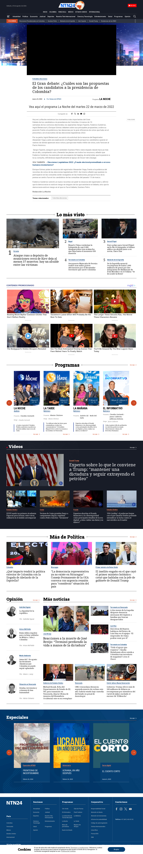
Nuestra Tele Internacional (65, 16)
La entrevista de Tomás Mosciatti (67, 816)
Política (25, 16)
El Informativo (113, 408)
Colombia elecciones (39, 79)
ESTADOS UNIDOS (81, 12)
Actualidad (17, 16)
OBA (92, 837)
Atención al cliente (97, 812)
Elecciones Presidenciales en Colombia (32, 21)
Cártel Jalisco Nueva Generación (118, 683)
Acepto (116, 849)
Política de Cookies (68, 851)
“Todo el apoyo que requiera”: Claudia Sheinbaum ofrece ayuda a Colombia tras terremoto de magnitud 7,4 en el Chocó (122, 653)
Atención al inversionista (98, 816)
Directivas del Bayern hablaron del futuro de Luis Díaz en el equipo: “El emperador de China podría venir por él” (121, 633)
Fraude (75, 510)
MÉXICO (70, 12)
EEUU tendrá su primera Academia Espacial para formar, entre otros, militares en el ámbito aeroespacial (21, 515)
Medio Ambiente (25, 656)
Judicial (42, 16)
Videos (15, 446)
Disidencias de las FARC (108, 21)
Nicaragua (54, 567)
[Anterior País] (135, 20)
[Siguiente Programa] (134, 403)
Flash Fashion (78, 812)
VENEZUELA (62, 12)
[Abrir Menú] (8, 16)
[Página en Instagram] (121, 809)
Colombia (9, 567)
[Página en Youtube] (130, 809)
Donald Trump (93, 21)
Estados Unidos (11, 510)
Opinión (127, 16)
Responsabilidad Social (98, 808)
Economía (34, 16)
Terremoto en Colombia (76, 260)
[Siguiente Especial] (134, 752)
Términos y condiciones (79, 848)
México (8, 830)
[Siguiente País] (135, 22)
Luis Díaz (113, 626)
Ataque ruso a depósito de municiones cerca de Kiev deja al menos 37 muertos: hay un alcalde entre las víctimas (36, 260)
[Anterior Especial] (9, 752)
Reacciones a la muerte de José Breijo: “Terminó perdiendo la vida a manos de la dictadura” (65, 642)
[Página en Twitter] (125, 809)
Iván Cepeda (82, 21)
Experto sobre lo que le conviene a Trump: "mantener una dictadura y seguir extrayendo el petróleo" (102, 471)
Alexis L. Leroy (28, 674)
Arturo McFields (25, 629)
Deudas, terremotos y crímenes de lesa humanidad (28, 690)
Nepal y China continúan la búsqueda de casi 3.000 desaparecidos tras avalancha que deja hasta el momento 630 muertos (82, 249)
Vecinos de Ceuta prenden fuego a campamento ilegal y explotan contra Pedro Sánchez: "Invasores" (54, 515)
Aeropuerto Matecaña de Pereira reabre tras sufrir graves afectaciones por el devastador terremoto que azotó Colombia (82, 267)
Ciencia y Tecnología (85, 16)
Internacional (10, 837)
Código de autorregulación (99, 823)
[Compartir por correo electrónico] (81, 114)
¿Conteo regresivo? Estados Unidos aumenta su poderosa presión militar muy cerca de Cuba (26, 428)
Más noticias (56, 599)
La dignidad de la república (26, 612)
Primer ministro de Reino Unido (107, 567)
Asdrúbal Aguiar (25, 607)
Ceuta (42, 510)
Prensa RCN (94, 833)
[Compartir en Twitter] (75, 114)
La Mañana (80, 408)
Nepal (70, 241)
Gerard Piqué (112, 241)
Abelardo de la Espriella (67, 21)
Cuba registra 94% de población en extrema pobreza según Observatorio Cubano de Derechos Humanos (116, 428)
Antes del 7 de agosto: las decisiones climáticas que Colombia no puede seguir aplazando (28, 663)
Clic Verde (65, 808)
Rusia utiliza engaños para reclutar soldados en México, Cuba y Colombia (28, 636)
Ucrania (16, 251)
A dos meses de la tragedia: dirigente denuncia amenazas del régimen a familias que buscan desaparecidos (122, 615)
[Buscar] (135, 16)
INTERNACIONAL (94, 12)
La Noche (105, 99)
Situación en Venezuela (27, 684)
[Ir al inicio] (17, 806)
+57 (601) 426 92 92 (127, 819)
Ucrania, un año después (71, 772)
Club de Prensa (78, 808)
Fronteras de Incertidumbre (31, 772)
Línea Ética (94, 830)
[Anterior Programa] (9, 403)
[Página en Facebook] (116, 809)
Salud (110, 16)
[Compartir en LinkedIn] (78, 114)
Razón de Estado (67, 830)
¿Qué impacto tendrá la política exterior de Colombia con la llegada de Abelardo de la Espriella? (25, 576)
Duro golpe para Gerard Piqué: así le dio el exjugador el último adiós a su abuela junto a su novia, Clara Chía (121, 248)
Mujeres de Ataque (77, 825)
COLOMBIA (52, 12)
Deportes (50, 16)
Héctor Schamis (28, 698)
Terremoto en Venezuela (119, 607)
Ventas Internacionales (98, 826)
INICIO (45, 12)
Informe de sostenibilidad (99, 819)
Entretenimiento (100, 16)
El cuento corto (111, 771)
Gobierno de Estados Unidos (53, 683)
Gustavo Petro (52, 21)
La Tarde (49, 408)
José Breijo (47, 634)
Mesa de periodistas (65, 825)
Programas (118, 16)
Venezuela (78, 683)
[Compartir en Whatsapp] (84, 114)
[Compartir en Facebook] (72, 114)
